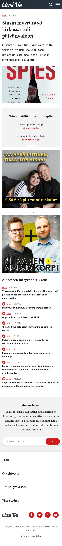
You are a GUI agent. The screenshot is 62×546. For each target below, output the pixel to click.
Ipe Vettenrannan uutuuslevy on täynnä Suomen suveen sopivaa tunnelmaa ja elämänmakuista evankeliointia (27, 369)
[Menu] (58, 4)
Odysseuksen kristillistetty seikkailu (21, 317)
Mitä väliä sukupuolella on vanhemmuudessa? (26, 307)
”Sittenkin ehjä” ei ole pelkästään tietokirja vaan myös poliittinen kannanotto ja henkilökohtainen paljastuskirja (30, 295)
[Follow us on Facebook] (31, 514)
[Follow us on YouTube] (56, 514)
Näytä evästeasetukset (31, 535)
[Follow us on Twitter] (40, 514)
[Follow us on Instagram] (48, 514)
